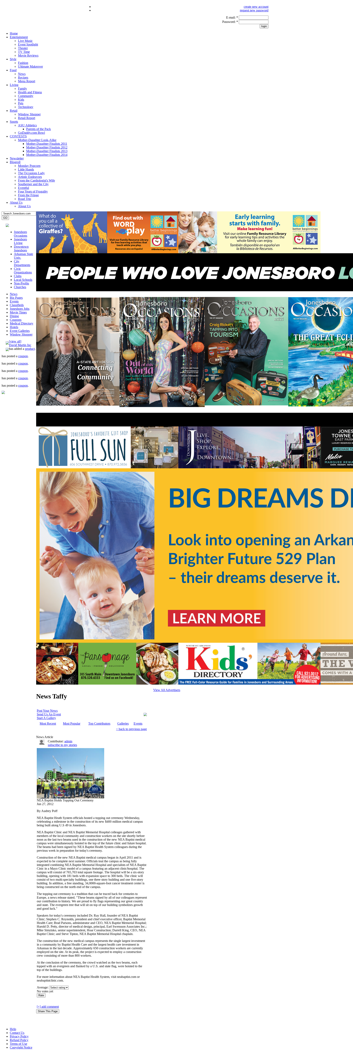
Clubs (17, 276)
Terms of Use (18, 1043)
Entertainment (19, 37)
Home (14, 33)
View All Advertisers (166, 690)
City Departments (22, 263)
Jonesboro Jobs (19, 308)
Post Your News (47, 710)
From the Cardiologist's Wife (36, 180)
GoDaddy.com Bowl (31, 132)
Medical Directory (21, 323)
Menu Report (26, 81)
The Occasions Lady (31, 173)
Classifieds (17, 305)
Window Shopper (29, 114)
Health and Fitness (30, 92)
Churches (20, 287)
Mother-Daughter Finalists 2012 (46, 147)
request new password (254, 10)
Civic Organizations (23, 270)
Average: (43, 987)
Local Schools (23, 279)
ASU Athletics (27, 125)
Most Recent (48, 723)
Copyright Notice (21, 1047)
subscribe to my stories (62, 745)
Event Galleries (20, 330)
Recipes (23, 77)
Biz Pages (16, 297)
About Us (16, 202)
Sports (14, 121)
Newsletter (17, 158)
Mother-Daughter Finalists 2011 (46, 143)
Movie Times (18, 312)
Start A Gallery (46, 718)
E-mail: (232, 17)
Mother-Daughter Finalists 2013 (46, 151)
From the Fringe (28, 195)
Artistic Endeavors (30, 177)
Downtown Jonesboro (21, 248)
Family (22, 88)
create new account (256, 6)
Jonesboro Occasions (20, 233)
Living (14, 85)
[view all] (15, 341)
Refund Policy (19, 1040)
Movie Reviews (28, 55)
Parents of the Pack (38, 129)
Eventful (23, 188)
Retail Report (26, 118)
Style (13, 59)
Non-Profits (21, 283)
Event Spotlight (28, 44)
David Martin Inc (20, 345)
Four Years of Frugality (33, 191)
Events (14, 301)
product (30, 348)
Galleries (123, 723)
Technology (25, 107)
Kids (21, 99)
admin (68, 741)
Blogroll (15, 162)
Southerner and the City (33, 184)
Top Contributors (99, 723)
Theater (23, 48)
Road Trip (24, 199)
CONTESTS (18, 136)
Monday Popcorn (29, 165)
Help (13, 1029)
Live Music (25, 40)
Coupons (15, 319)
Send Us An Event (49, 714)
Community (25, 96)
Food (13, 70)
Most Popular (71, 723)
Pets (20, 103)
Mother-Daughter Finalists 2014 (46, 154)
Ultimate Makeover (30, 66)
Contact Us (17, 1032)
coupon (23, 356)
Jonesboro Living (20, 241)
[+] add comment (48, 1006)
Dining (14, 316)
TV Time (24, 52)
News (22, 74)
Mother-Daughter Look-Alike (37, 140)
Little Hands (26, 169)
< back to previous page (131, 729)
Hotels (14, 327)
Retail (13, 110)
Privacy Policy (19, 1036)
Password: (230, 21)
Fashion (23, 63)
